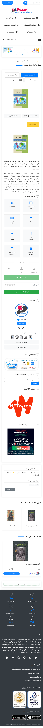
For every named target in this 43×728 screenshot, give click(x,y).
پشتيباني (30, 32)
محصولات (33, 61)
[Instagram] (19, 328)
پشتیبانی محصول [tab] (13, 80)
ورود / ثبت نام (7, 3)
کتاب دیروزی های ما (33, 564)
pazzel (23, 320)
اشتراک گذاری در (12, 116)
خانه (40, 61)
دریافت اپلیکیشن (30, 25)
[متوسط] (10, 285)
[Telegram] (24, 328)
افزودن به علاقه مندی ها (21, 292)
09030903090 (11, 40)
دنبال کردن (21, 323)
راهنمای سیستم (10, 25)
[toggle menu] (39, 39)
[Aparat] (30, 658)
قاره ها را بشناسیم (33, 485)
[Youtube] (13, 658)
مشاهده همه (10, 489)
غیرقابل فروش (21, 277)
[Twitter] (36, 658)
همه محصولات (29, 18)
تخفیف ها (10, 32)
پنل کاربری (9, 18)
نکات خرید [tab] (11, 75)
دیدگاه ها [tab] (30, 80)
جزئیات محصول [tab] (28, 75)
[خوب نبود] (8, 285)
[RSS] (7, 658)
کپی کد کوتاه (22, 347)
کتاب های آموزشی (20, 473)
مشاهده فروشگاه (21, 342)
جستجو (35, 383)
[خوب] (12, 285)
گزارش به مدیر (32, 124)
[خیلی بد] (5, 285)
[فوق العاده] (14, 285)
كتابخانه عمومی (34, 473)
